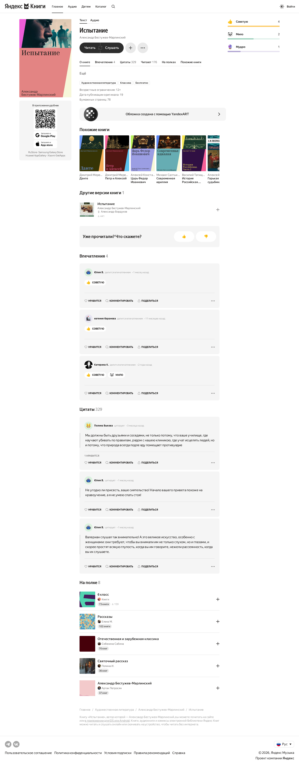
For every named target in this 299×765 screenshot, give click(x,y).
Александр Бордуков (114, 211)
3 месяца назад (135, 425)
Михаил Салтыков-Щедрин (174, 174)
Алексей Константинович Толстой (154, 174)
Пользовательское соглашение (28, 753)
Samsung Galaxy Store (50, 152)
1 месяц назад (141, 272)
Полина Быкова (103, 425)
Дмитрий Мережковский (97, 174)
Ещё (83, 73)
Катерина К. (101, 364)
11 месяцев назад (155, 318)
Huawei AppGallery (36, 155)
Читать (89, 48)
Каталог (100, 6)
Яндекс (288, 758)
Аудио (72, 6)
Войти (291, 6)
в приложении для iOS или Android (107, 720)
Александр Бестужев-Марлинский (102, 37)
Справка (178, 753)
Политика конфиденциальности (78, 753)
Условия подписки (117, 753)
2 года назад (145, 364)
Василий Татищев (194, 174)
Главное (57, 6)
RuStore (32, 152)
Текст (83, 20)
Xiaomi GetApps (56, 155)
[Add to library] (217, 209)
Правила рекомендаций (152, 753)
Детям (86, 6)
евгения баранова (105, 318)
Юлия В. (99, 272)
